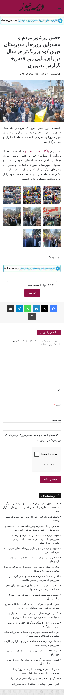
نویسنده (54, 73)
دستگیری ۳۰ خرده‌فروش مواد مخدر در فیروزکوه (33, 678)
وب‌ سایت (56, 419)
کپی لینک (32, 293)
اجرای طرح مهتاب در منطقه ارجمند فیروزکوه (35, 683)
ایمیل (57, 404)
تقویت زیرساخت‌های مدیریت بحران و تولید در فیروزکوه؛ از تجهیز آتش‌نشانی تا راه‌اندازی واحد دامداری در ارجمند (34, 539)
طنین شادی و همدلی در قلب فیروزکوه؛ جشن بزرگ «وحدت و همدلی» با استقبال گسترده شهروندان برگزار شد (31, 507)
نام (59, 389)
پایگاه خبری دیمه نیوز (36, 151)
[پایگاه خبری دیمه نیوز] (32, 7)
